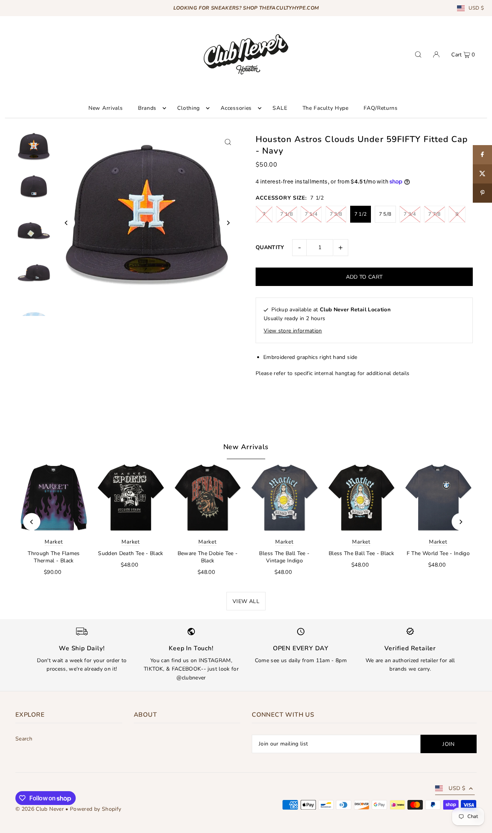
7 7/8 (434, 214)
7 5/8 (385, 214)
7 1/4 (311, 214)
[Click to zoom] (227, 142)
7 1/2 (360, 214)
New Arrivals (246, 446)
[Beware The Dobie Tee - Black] (207, 497)
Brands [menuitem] (147, 108)
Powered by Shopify (95, 809)
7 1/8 (286, 214)
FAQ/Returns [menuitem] (381, 108)
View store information (293, 330)
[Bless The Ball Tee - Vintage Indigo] (284, 497)
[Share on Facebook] (482, 154)
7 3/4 (410, 214)
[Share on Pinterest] (482, 193)
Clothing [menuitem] (188, 108)
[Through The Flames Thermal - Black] (53, 497)
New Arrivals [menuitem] (105, 108)
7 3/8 (336, 214)
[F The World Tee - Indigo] (438, 497)
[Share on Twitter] (482, 173)
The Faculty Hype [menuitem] (326, 108)
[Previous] (66, 222)
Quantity (270, 247)
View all (246, 601)
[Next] (227, 222)
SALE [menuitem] (280, 108)
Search (23, 738)
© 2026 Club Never (39, 809)
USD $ (476, 8)
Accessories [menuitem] (236, 108)
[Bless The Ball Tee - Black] (361, 497)
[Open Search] (418, 54)
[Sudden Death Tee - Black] (130, 497)
